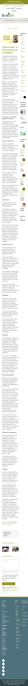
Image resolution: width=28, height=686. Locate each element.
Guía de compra (17, 646)
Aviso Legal (17, 627)
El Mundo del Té (23, 56)
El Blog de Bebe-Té (9, 523)
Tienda (23, 606)
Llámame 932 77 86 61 (10, 5)
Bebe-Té (5, 522)
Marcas (23, 625)
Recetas (23, 86)
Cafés (22, 39)
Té (22, 609)
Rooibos (23, 612)
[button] (3, 549)
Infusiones (23, 616)
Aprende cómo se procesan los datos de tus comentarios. (10, 590)
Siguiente (15, 28)
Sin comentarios (9, 524)
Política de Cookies (17, 640)
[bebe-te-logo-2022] (8, 12)
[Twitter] (3, 667)
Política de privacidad (17, 633)
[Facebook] (3, 660)
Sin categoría (23, 90)
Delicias (23, 622)
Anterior (9, 28)
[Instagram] (3, 664)
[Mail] (3, 674)
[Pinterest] (3, 671)
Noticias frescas (23, 71)
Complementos (23, 619)
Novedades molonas (23, 76)
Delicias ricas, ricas (23, 43)
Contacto (17, 624)
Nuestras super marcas (23, 82)
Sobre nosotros (17, 620)
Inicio (17, 606)
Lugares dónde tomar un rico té (23, 64)
